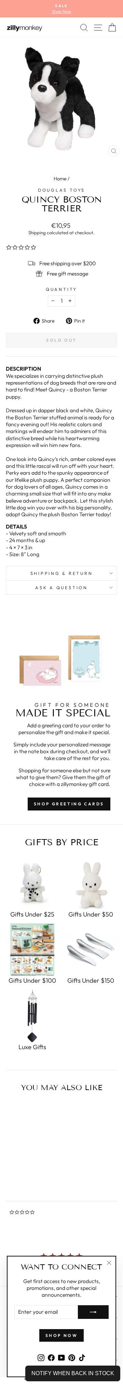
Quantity (61, 289)
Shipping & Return (61, 573)
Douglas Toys (61, 190)
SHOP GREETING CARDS (69, 803)
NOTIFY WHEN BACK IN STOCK (72, 1373)
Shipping (37, 232)
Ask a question (61, 587)
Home (60, 179)
